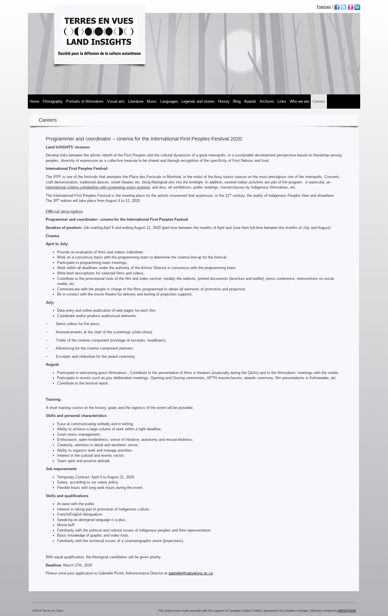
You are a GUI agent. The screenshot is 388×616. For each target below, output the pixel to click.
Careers (318, 101)
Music (152, 101)
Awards (250, 101)
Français (324, 7)
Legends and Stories (198, 101)
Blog (237, 101)
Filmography (53, 101)
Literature (135, 101)
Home (34, 101)
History (224, 101)
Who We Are (299, 101)
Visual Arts (116, 101)
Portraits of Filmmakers (85, 101)
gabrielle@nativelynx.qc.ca (190, 573)
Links (282, 101)
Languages (169, 101)
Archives (267, 101)
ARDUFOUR (347, 610)
